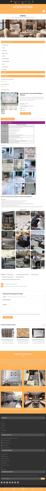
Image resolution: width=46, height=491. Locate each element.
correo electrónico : (7, 299)
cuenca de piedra (5, 58)
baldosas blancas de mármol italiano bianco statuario (11, 279)
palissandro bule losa (34, 387)
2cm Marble (4, 50)
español (18, 2)
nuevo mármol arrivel (5, 89)
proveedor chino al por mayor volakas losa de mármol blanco (15, 286)
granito (3, 55)
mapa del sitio (4, 430)
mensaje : (5, 304)
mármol (12, 17)
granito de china (3, 469)
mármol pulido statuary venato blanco (22, 274)
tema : (5, 296)
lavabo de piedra (4, 462)
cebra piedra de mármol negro (34, 409)
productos (3, 423)
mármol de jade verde (5, 84)
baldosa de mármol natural (5, 460)
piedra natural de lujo (4, 456)
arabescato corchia (10, 274)
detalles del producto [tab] (8, 119)
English (25, 2)
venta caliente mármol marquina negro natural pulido (38, 339)
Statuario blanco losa (35, 274)
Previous (42, 324)
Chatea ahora (23, 489)
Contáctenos (25, 113)
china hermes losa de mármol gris (11, 409)
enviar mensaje (7, 317)
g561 (2, 467)
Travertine (4, 69)
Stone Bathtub (5, 66)
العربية (32, 2)
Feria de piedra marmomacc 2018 (7, 79)
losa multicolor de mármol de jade (10, 283)
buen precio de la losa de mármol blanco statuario (16, 296)
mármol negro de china (5, 458)
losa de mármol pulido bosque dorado (7, 339)
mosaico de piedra (5, 61)
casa (9, 17)
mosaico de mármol (4, 454)
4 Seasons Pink (5, 45)
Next (44, 324)
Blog (2, 428)
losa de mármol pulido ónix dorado (23, 339)
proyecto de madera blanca (11, 387)
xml (2, 432)
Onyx (3, 64)
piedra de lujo (4, 53)
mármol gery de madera (5, 465)
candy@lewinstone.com (16, 1)
